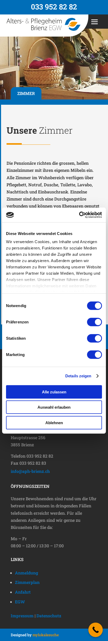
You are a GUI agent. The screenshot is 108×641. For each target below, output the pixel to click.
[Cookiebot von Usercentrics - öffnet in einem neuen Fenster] (79, 215)
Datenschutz (48, 615)
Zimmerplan (27, 582)
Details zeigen (78, 376)
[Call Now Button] (95, 630)
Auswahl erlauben (54, 407)
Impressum (22, 615)
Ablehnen (54, 422)
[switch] (94, 322)
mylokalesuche (46, 634)
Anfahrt (23, 592)
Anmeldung (26, 572)
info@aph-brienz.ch (30, 471)
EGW (20, 601)
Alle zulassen (54, 391)
